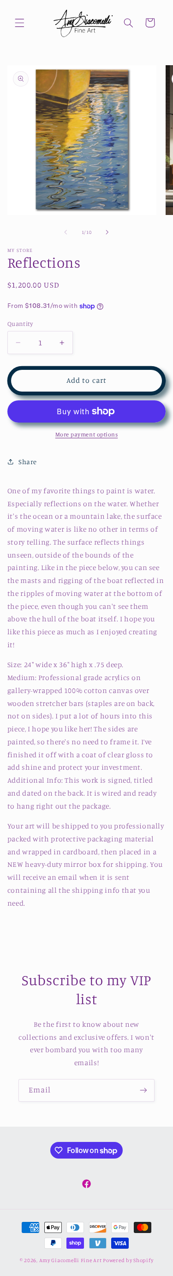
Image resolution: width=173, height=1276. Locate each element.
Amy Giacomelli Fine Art (70, 1260)
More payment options (86, 434)
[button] (19, 22)
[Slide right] (107, 232)
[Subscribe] (143, 1090)
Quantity (20, 323)
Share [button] (27, 462)
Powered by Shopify (128, 1260)
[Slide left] (65, 232)
